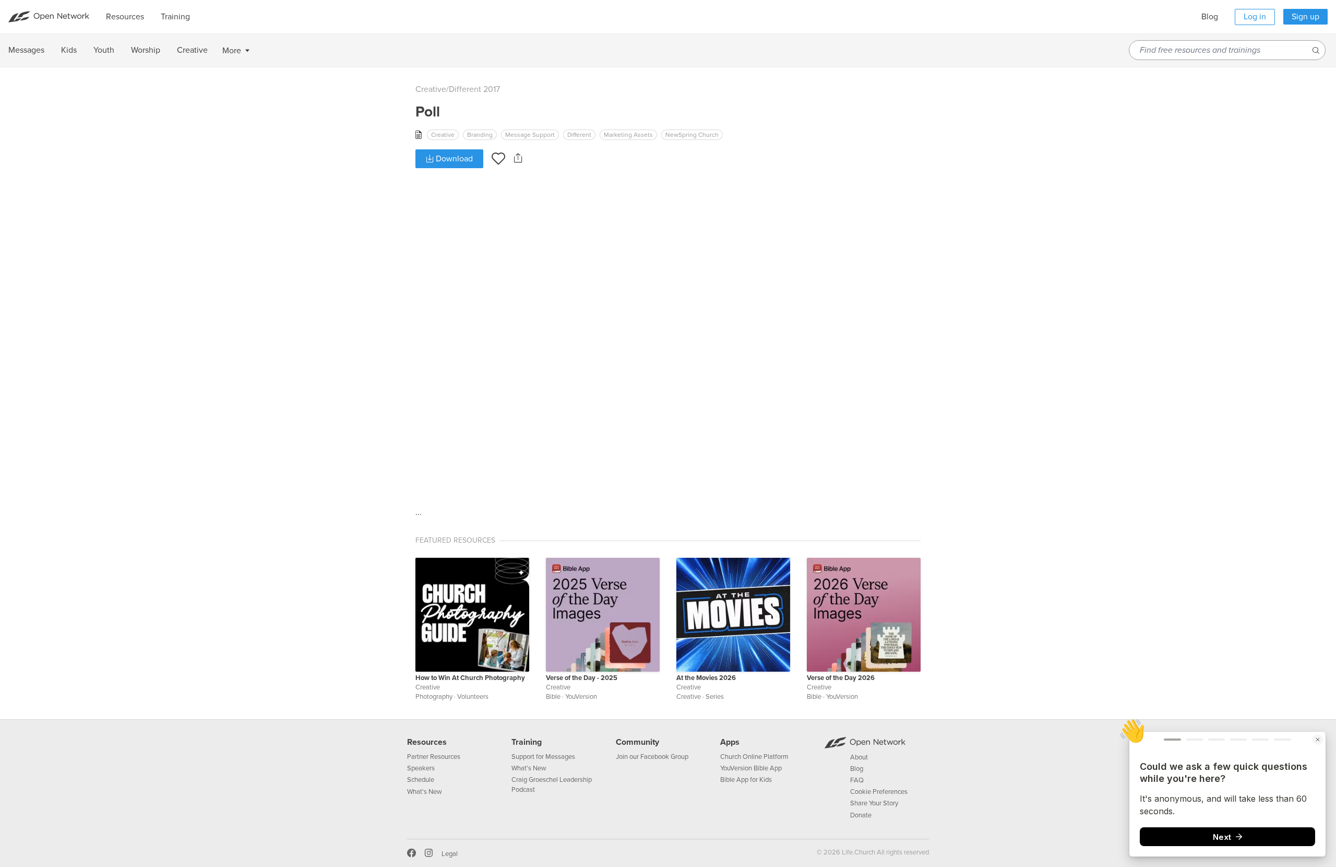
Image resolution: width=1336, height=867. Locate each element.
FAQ (857, 780)
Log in (1255, 16)
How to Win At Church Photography (470, 678)
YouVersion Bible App (751, 768)
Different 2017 (474, 89)
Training (526, 742)
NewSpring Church (692, 134)
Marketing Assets (628, 134)
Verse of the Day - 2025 (581, 678)
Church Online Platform (754, 757)
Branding (480, 134)
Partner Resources (433, 757)
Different (579, 134)
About (859, 757)
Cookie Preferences (879, 792)
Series (715, 697)
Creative (430, 89)
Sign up (1305, 16)
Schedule (420, 780)
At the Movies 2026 (706, 678)
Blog (1209, 16)
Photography (433, 697)
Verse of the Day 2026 (841, 678)
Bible (553, 697)
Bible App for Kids (746, 780)
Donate (861, 815)
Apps (729, 742)
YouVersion (581, 697)
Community (637, 742)
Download (453, 159)
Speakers (421, 768)
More (231, 50)
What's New (424, 792)
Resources (427, 742)
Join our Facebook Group (652, 757)
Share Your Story (874, 803)
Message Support (530, 134)
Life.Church (857, 852)
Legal (450, 854)
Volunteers (472, 697)
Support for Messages (543, 757)
